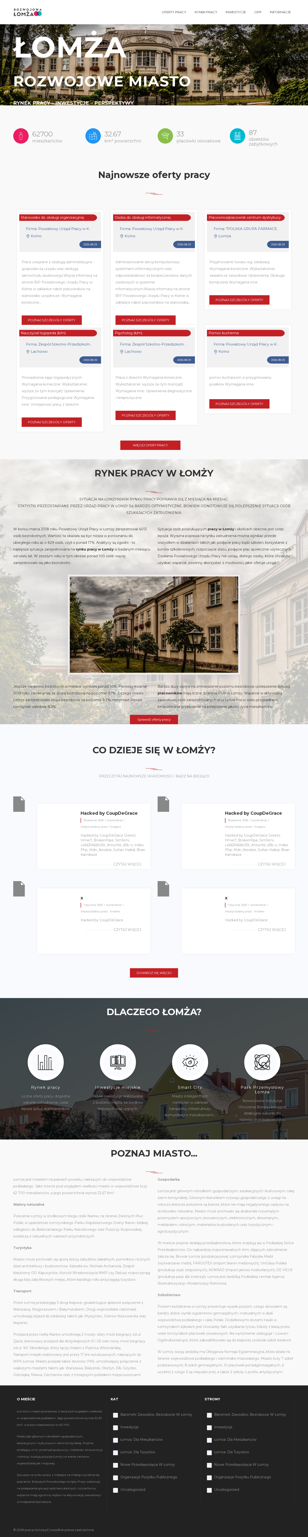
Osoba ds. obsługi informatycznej (143, 217)
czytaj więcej (127, 864)
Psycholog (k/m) (128, 333)
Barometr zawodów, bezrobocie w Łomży (156, 1414)
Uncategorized (132, 1489)
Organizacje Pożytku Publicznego (148, 1477)
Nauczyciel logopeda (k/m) (43, 333)
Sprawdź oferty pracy (154, 719)
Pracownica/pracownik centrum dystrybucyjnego (249, 217)
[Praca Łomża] (27, 12)
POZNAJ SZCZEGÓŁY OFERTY (52, 320)
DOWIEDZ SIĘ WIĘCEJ (154, 973)
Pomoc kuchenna (224, 333)
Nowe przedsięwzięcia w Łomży (147, 1464)
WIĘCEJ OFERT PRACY (150, 445)
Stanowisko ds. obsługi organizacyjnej (52, 217)
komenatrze (114, 820)
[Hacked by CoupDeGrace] (19, 804)
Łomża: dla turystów (137, 1452)
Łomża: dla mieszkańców (141, 1439)
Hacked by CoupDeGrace (109, 813)
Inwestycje (129, 1427)
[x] (19, 888)
